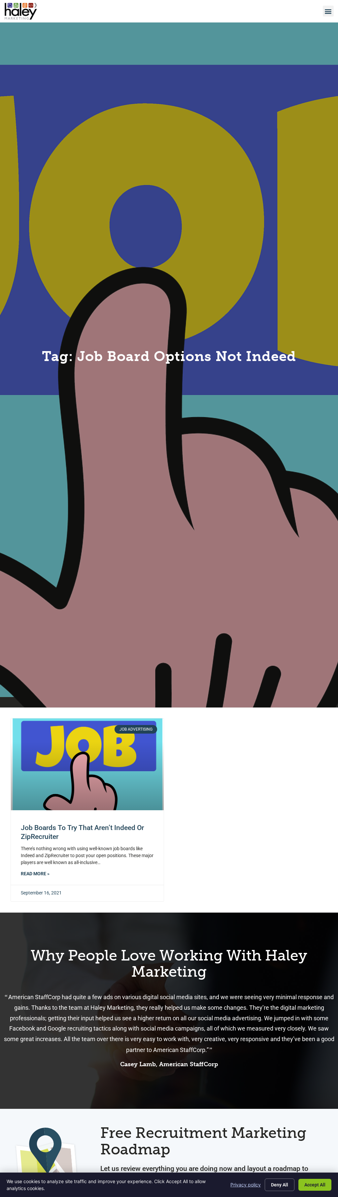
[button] (328, 11)
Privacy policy (245, 1184)
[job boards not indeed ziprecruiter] (87, 764)
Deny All (279, 1184)
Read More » (35, 874)
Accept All (314, 1184)
